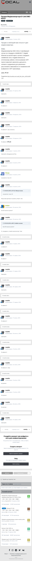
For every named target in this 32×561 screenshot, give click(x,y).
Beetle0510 (8, 501)
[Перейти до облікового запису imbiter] (2, 206)
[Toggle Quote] (3, 190)
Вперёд (26, 31)
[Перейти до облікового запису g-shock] (28, 520)
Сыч (6, 532)
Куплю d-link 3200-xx (7, 528)
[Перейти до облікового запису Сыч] (28, 529)
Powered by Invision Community (16, 558)
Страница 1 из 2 (16, 31)
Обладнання (12, 26)
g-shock (7, 521)
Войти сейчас (16, 464)
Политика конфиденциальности (18, 553)
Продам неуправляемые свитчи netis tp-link (13, 519)
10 (17, 499)
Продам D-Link (10, 508)
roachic (5, 24)
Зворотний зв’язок (16, 555)
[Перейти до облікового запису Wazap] (2, 173)
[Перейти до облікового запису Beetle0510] (28, 496)
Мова (6, 553)
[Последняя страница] (30, 31)
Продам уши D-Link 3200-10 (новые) (11, 539)
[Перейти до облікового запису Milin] (28, 509)
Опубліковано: (13, 90)
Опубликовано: (12, 39)
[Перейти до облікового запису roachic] (2, 38)
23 (17, 530)
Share (7, 473)
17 (17, 510)
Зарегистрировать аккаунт (16, 453)
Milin (6, 512)
